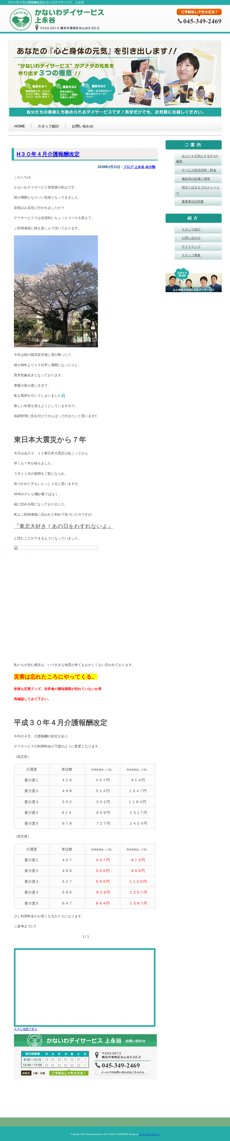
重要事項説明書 (193, 201)
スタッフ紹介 (48, 126)
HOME (19, 126)
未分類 (150, 167)
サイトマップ (191, 246)
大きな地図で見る (25, 1029)
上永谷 (139, 167)
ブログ (128, 167)
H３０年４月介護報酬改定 (48, 154)
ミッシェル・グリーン (149, 1134)
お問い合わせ (82, 126)
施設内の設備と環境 (196, 178)
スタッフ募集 (191, 255)
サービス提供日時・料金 (199, 170)
